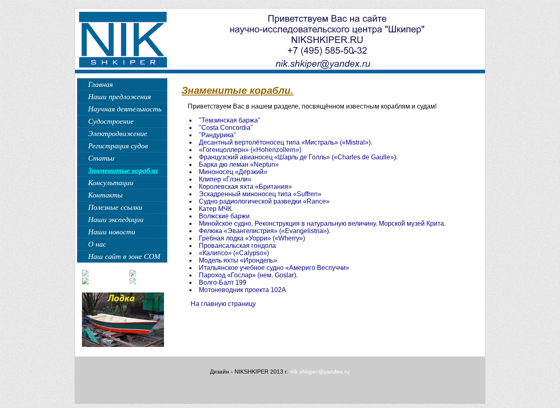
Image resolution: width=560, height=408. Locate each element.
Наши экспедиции (115, 219)
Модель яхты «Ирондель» (238, 260)
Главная (100, 84)
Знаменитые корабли (123, 170)
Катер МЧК (215, 208)
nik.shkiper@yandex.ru (320, 371)
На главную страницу (223, 303)
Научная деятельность (125, 109)
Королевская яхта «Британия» (245, 186)
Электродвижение (117, 133)
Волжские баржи (224, 216)
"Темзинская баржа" (229, 120)
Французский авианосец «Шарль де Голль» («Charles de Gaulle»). (298, 157)
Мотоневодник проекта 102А (242, 289)
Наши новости (111, 232)
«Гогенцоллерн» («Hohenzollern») (250, 149)
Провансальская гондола (237, 245)
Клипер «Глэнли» (225, 179)
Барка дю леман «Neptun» (239, 164)
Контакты (105, 195)
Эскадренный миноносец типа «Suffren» (260, 193)
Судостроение (111, 121)
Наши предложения (119, 97)
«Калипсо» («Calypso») (234, 252)
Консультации (110, 183)
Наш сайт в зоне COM (124, 256)
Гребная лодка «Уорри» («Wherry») (252, 238)
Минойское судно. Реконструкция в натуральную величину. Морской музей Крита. (322, 223)
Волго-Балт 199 (222, 282)
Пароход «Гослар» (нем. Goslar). (248, 275)
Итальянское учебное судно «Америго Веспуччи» (274, 267)
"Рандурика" (217, 134)
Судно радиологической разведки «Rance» (264, 201)
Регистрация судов (118, 146)
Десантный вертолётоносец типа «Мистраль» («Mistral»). (285, 142)
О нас (97, 244)
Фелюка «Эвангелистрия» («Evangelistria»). (264, 230)
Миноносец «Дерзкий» (233, 171)
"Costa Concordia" (226, 127)
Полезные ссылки (115, 207)
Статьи (101, 158)
